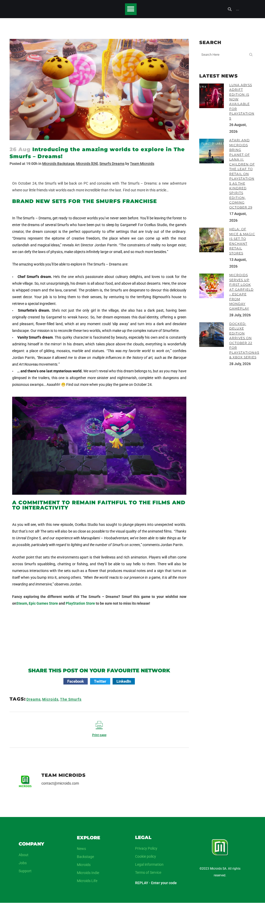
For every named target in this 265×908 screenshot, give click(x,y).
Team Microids (142, 164)
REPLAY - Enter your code (156, 883)
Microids (50, 699)
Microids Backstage (58, 164)
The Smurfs (71, 699)
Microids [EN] (87, 164)
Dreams (33, 699)
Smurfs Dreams (111, 164)
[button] (131, 9)
